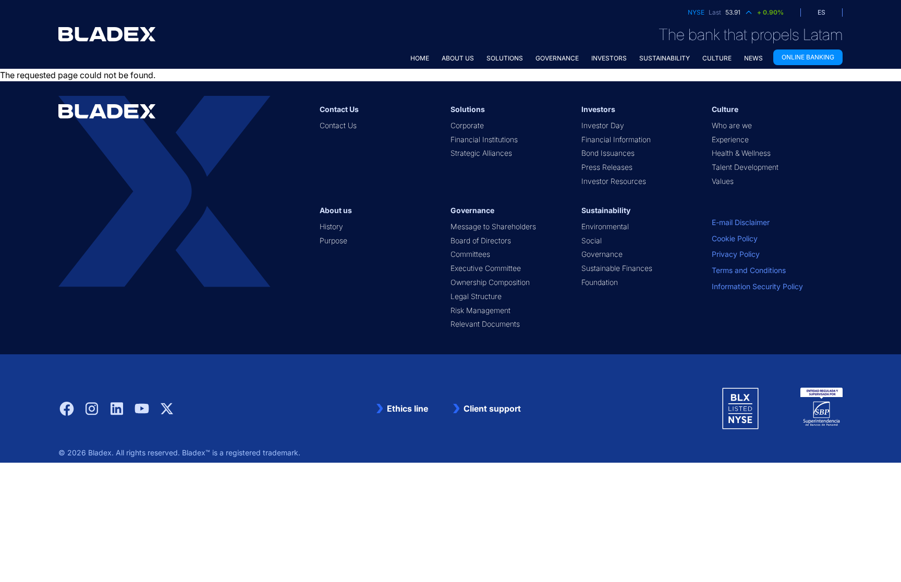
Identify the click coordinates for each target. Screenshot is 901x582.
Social (591, 240)
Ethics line (407, 408)
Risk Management (480, 310)
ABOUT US (458, 58)
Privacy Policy (736, 254)
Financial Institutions (484, 139)
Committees (470, 254)
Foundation (599, 282)
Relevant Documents (485, 323)
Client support (492, 408)
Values (723, 181)
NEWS (753, 58)
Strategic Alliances (481, 152)
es (821, 12)
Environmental (605, 226)
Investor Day (602, 125)
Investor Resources (613, 181)
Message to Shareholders (493, 226)
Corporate (467, 125)
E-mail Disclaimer (741, 222)
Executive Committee (486, 268)
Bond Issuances (608, 152)
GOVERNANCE (557, 58)
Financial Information (616, 139)
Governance (602, 254)
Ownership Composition (490, 282)
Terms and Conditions (749, 270)
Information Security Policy (757, 286)
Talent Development (745, 167)
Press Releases (606, 167)
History (331, 226)
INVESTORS (609, 58)
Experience (730, 139)
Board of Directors (481, 240)
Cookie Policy (735, 238)
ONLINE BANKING (808, 57)
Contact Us (338, 125)
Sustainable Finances (616, 268)
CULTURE (717, 58)
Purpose (333, 240)
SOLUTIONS (504, 58)
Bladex (100, 452)
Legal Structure (476, 296)
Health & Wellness (741, 152)
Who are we (732, 125)
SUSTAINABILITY (664, 58)
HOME (419, 58)
